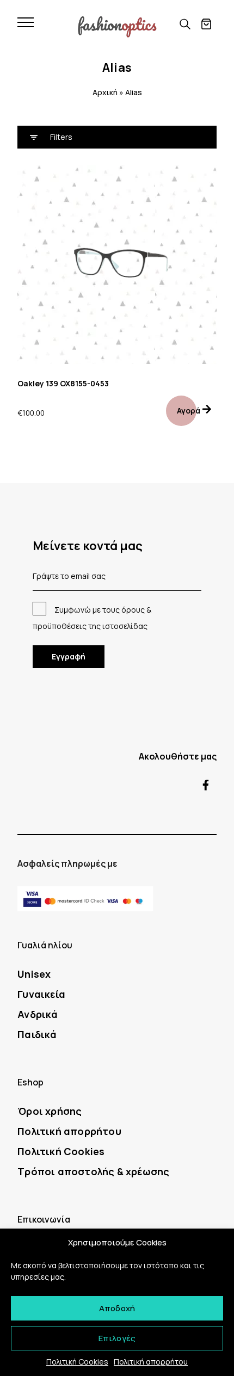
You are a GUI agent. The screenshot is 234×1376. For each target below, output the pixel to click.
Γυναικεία (41, 994)
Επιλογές (117, 1338)
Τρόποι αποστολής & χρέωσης (93, 1171)
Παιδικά (37, 1034)
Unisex (34, 973)
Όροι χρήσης (49, 1111)
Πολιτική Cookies (77, 1361)
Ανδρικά (37, 1014)
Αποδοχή (117, 1308)
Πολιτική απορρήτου (151, 1361)
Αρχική (105, 92)
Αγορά (188, 411)
